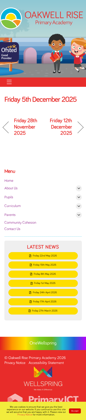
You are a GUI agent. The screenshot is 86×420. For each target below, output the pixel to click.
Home (8, 181)
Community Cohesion (20, 223)
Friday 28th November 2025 (25, 127)
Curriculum (12, 206)
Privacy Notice (14, 363)
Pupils (8, 197)
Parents (10, 215)
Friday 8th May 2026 (45, 274)
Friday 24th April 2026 (45, 292)
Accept (75, 411)
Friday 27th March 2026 (44, 311)
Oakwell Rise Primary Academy (32, 358)
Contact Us (12, 229)
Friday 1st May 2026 (44, 283)
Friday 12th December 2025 (58, 127)
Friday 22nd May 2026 (45, 256)
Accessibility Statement (46, 363)
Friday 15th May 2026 (44, 265)
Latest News (43, 247)
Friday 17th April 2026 (44, 301)
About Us (11, 188)
